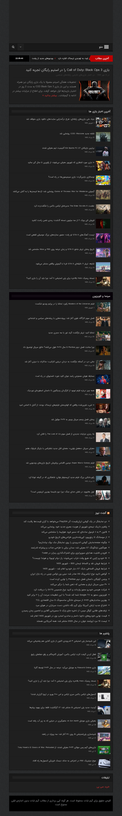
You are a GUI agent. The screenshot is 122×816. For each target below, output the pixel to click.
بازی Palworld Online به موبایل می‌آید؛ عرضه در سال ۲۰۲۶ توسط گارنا (65, 667)
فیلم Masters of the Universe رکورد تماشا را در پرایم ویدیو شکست (64, 303)
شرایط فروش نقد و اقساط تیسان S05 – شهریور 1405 (81, 563)
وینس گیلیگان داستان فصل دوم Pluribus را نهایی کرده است (78, 579)
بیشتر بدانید (50, 95)
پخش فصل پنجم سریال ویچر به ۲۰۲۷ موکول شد (72, 419)
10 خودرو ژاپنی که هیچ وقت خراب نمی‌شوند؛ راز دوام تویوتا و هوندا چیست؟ (69, 558)
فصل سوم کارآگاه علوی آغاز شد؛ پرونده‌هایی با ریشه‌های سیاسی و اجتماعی (61, 318)
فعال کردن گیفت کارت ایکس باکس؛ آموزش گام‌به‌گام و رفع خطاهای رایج (63, 654)
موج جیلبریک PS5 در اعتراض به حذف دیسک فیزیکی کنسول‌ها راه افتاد (64, 760)
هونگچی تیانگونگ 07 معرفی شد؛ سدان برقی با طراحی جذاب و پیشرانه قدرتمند (69, 547)
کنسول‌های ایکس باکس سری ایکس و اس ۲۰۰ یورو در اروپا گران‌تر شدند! (63, 694)
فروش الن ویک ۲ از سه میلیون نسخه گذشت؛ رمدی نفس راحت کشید (63, 220)
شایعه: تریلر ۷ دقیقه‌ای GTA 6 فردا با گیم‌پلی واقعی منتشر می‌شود (65, 263)
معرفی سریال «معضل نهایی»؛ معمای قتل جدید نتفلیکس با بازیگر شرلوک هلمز (59, 448)
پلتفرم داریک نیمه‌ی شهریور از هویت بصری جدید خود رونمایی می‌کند (74, 526)
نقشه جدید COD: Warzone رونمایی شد (77, 133)
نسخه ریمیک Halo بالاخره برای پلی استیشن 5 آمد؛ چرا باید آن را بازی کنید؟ (60, 278)
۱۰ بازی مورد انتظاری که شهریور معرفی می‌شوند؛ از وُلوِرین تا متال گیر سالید (61, 162)
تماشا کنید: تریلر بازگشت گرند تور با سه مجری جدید (71, 332)
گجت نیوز (100, 513)
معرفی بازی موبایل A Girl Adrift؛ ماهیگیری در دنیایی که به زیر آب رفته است (62, 720)
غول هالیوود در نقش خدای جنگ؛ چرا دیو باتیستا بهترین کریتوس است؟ (62, 491)
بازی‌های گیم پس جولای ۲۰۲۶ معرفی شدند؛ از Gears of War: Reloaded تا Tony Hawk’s (57, 747)
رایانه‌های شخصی (63, 74)
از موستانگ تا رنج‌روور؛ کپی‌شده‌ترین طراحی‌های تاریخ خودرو (78, 537)
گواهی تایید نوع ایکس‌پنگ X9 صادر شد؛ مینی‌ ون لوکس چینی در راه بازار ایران (68, 574)
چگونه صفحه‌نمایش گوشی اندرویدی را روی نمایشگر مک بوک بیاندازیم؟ (72, 542)
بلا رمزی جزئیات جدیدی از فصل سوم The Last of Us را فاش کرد (65, 433)
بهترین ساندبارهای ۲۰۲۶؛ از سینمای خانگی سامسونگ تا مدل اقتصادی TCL (71, 600)
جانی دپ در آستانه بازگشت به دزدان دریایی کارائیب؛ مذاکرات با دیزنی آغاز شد (59, 361)
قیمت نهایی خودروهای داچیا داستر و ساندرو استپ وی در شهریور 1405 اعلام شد (68, 616)
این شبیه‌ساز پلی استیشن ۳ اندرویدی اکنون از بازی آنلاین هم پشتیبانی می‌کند (61, 641)
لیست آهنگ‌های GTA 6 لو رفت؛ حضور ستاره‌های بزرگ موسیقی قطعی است (60, 234)
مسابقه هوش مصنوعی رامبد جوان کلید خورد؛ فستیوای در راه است (64, 376)
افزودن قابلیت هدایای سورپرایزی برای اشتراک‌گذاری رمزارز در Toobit (74, 553)
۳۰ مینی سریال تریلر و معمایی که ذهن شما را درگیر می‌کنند (78, 584)
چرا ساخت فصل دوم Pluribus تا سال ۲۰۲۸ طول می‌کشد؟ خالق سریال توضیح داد (58, 347)
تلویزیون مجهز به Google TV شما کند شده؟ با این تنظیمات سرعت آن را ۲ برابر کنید (67, 595)
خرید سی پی (103, 787)
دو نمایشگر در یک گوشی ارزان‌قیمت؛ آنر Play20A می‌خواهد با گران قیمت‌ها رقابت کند (65, 521)
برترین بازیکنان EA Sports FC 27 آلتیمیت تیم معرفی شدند (68, 148)
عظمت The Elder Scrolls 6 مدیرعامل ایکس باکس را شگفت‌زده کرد (64, 205)
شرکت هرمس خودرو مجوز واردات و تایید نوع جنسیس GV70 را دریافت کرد (70, 589)
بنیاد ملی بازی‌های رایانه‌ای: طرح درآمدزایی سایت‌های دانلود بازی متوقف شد (60, 119)
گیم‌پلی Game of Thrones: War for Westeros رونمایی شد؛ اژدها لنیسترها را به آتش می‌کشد (53, 191)
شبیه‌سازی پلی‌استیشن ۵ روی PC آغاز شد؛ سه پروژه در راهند (69, 734)
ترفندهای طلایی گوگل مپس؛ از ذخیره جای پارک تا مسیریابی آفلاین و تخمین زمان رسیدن (64, 610)
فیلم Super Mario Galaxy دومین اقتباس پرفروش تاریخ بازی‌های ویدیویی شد (60, 462)
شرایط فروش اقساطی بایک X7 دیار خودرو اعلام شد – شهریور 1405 (75, 568)
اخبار (90, 74)
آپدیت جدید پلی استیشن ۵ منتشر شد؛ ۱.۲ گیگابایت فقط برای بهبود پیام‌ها (63, 707)
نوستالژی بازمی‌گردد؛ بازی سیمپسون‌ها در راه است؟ (71, 176)
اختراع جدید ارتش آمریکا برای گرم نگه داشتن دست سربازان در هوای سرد (71, 605)
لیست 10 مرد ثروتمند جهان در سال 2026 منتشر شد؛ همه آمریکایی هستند (72, 621)
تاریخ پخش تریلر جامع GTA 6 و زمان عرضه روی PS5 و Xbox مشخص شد (61, 249)
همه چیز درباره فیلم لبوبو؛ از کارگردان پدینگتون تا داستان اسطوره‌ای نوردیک (60, 390)
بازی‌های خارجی (79, 74)
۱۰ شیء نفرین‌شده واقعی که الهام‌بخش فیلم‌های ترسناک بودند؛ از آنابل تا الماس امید (56, 405)
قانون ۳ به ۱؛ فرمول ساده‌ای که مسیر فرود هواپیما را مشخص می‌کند (74, 532)
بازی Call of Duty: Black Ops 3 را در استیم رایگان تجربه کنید (67, 70)
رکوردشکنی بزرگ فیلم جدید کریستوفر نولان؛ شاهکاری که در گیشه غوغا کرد (61, 477)
